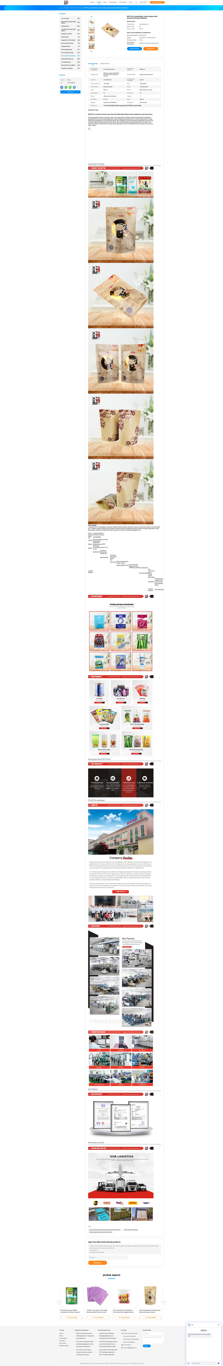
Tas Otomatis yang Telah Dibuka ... (70, 30)
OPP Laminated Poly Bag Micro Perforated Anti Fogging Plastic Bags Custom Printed (123, 1312)
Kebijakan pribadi (64, 1345)
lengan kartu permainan (70, 40)
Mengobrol (70, 92)
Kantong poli (70, 37)
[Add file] (188, 1363)
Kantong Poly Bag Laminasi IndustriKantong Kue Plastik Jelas (105, 1229)
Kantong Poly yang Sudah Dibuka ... (70, 22)
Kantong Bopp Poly (70, 49)
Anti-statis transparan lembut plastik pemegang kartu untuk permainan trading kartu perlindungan (84, 1344)
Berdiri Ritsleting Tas (70, 59)
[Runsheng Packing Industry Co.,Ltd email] (61, 87)
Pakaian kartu (70, 26)
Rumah (61, 1333)
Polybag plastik (70, 46)
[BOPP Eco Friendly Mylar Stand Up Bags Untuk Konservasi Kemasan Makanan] (110, 30)
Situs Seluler (62, 1343)
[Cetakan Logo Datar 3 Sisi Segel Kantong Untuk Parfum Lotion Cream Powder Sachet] (98, 1296)
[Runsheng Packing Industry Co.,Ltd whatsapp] (66, 87)
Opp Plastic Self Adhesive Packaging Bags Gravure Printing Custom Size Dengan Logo (107, 1336)
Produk (61, 1336)
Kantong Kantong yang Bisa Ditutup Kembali (101, 1232)
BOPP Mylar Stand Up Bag (130, 1229)
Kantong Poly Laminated (70, 55)
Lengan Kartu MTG (70, 34)
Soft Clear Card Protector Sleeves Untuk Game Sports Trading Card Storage (84, 1352)
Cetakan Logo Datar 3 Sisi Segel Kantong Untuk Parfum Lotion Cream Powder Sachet (97, 1312)
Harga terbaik (134, 49)
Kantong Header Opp (70, 52)
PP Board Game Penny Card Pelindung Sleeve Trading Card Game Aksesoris (85, 1336)
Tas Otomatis (70, 18)
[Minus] (219, 1325)
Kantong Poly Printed (70, 43)
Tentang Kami (63, 1338)
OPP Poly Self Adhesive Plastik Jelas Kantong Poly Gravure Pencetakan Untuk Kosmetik (108, 1344)
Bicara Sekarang (157, 2)
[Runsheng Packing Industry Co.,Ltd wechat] (70, 87)
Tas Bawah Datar (70, 62)
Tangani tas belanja (70, 68)
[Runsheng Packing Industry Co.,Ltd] (66, 3)
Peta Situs (62, 1340)
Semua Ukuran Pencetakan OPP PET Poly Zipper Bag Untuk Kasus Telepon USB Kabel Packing (108, 1352)
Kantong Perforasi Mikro (70, 65)
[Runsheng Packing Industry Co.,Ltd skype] (74, 87)
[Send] (218, 1363)
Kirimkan (97, 1263)
